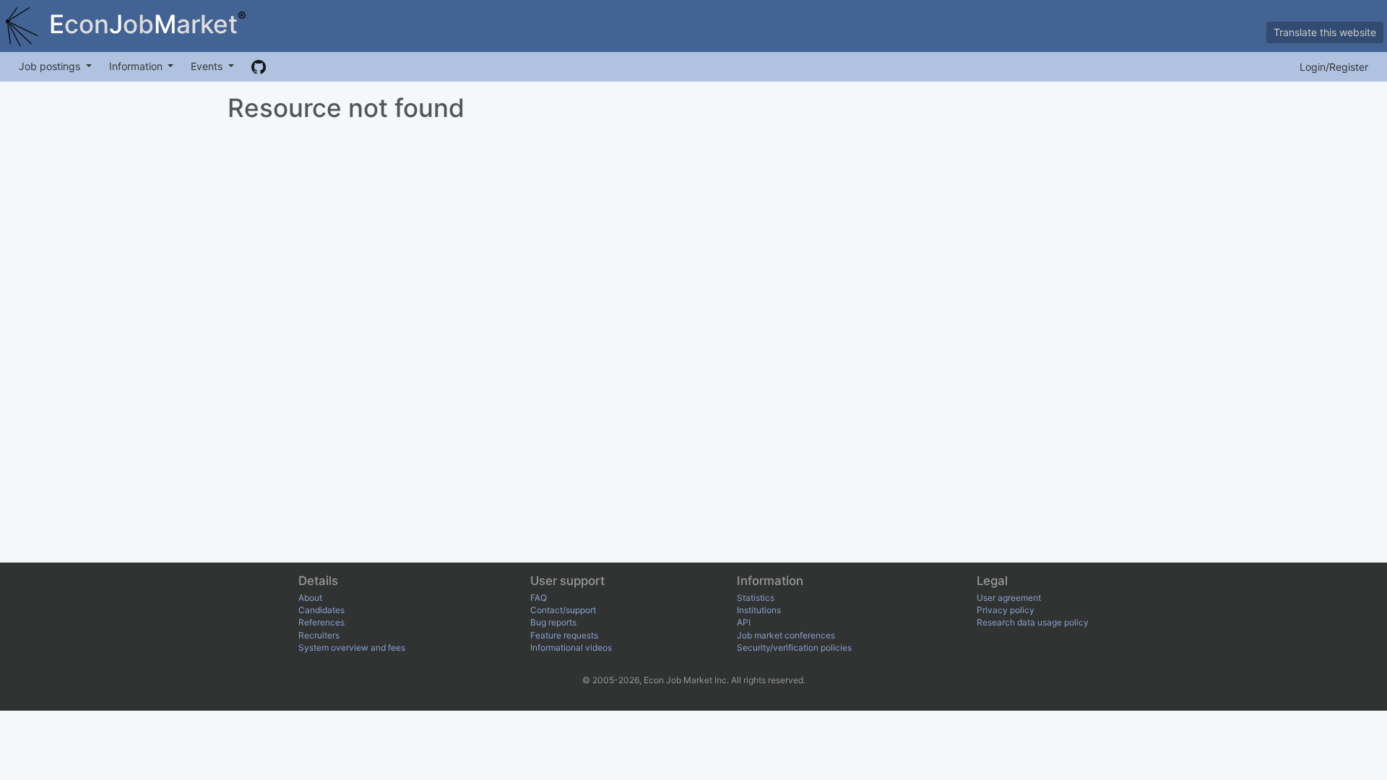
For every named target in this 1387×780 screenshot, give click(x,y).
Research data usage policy (1033, 622)
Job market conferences (786, 635)
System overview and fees (351, 647)
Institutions (759, 609)
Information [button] (137, 66)
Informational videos (571, 647)
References (321, 622)
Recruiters (319, 635)
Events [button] (208, 66)
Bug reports (553, 622)
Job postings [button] (51, 66)
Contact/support (563, 609)
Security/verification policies (794, 647)
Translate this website (1325, 32)
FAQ (538, 597)
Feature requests (564, 635)
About (310, 597)
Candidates (321, 609)
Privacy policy (1005, 609)
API (744, 622)
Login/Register (1334, 67)
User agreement (1009, 597)
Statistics (755, 597)
